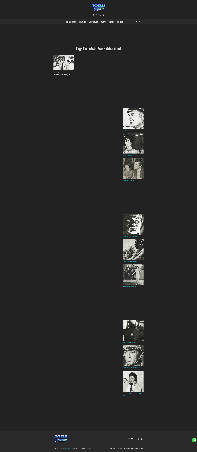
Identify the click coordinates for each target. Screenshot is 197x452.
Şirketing (67, 448)
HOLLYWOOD (82, 22)
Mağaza (103, 22)
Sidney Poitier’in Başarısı (62, 74)
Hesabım (120, 22)
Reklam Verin (134, 448)
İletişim (112, 22)
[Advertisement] (98, 32)
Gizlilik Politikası (120, 448)
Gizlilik (128, 448)
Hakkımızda (112, 448)
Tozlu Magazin (71, 22)
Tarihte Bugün (93, 22)
